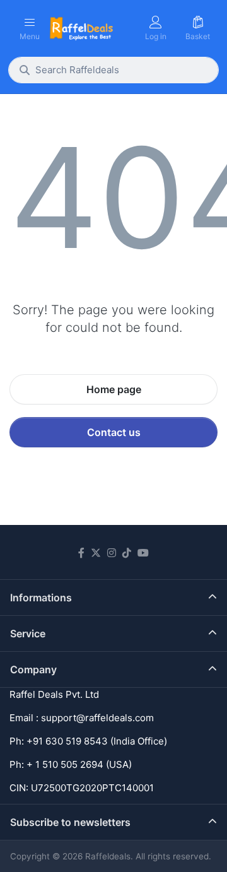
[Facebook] (81, 552)
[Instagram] (112, 552)
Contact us (114, 432)
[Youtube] (143, 552)
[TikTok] (127, 552)
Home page (113, 389)
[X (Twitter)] (96, 552)
